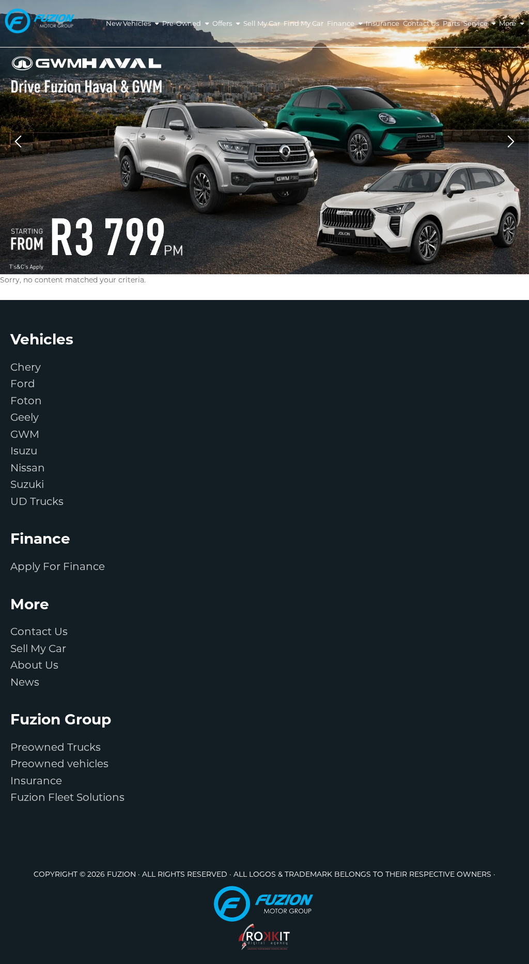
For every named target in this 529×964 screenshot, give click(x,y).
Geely (24, 417)
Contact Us (39, 631)
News (24, 682)
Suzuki (27, 484)
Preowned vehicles (59, 763)
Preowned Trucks (55, 747)
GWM (24, 434)
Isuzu (23, 451)
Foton (26, 400)
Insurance (36, 781)
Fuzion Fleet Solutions (67, 797)
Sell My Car (38, 648)
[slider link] (264, 137)
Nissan (27, 468)
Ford (22, 383)
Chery (25, 367)
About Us (34, 665)
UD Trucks (37, 501)
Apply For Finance (57, 566)
